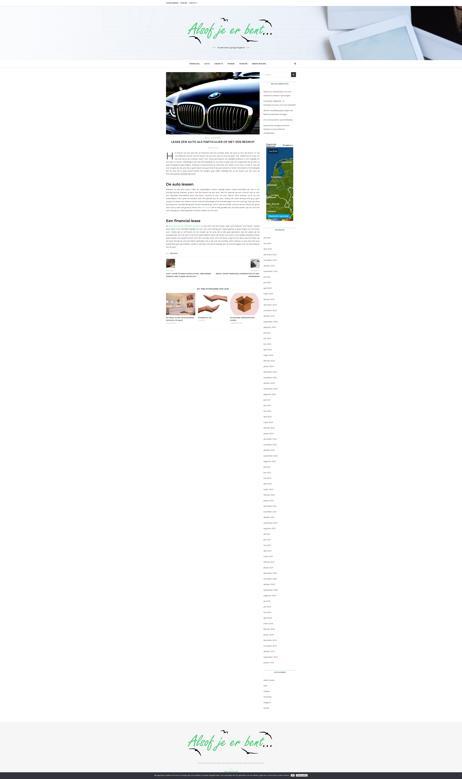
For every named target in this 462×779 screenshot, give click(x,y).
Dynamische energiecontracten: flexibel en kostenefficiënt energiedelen (276, 129)
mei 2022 (267, 478)
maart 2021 (268, 556)
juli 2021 (266, 534)
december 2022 (270, 439)
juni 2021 (267, 539)
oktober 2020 (269, 584)
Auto (207, 64)
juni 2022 (267, 472)
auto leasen (206, 207)
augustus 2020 (269, 595)
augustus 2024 (269, 327)
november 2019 (270, 646)
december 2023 (270, 372)
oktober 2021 (269, 517)
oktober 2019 (269, 651)
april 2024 (267, 349)
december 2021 (270, 506)
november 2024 (270, 310)
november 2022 (270, 444)
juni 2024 (267, 338)
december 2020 (270, 573)
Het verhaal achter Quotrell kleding (277, 120)
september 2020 (270, 590)
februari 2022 (269, 495)
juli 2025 (266, 277)
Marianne (174, 253)
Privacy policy (302, 775)
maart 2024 (268, 355)
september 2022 (270, 456)
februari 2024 (269, 360)
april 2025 (267, 288)
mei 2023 (267, 411)
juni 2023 (267, 405)
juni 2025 (267, 282)
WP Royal (260, 763)
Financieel (194, 64)
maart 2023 (268, 422)
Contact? (193, 3)
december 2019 (270, 640)
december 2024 (270, 305)
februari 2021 (269, 562)
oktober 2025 (269, 265)
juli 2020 (266, 601)
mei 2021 (267, 545)
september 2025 (270, 271)
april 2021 (267, 551)
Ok (293, 775)
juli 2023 (266, 400)
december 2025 (270, 254)
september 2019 (270, 657)
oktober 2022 (269, 450)
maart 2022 (268, 489)
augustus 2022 (269, 461)
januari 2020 (268, 634)
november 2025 (270, 260)
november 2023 (270, 377)
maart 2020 (268, 623)
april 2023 (267, 416)
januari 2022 (268, 500)
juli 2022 (266, 467)
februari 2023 (269, 428)
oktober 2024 (269, 316)
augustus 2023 (269, 394)
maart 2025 (268, 293)
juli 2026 (266, 237)
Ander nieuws (259, 64)
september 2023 (270, 388)
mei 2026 (267, 243)
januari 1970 (268, 662)
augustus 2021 (269, 528)
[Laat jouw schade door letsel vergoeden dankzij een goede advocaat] (170, 263)
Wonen (231, 64)
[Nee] (459, 775)
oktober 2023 (269, 383)
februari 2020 (269, 629)
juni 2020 (267, 606)
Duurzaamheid (172, 3)
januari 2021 (268, 567)
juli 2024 (266, 333)
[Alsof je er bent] (231, 31)
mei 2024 (267, 344)
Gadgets (218, 64)
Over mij (183, 3)
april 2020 (267, 618)
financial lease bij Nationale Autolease (185, 226)
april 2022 (267, 483)
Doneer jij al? (205, 318)
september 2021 (270, 523)
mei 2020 (267, 612)
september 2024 (270, 321)
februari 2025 (269, 299)
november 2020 (270, 579)
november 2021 (270, 511)
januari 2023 (268, 433)
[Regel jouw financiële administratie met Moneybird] (255, 263)
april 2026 (267, 249)
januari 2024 (268, 366)
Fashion (243, 64)
